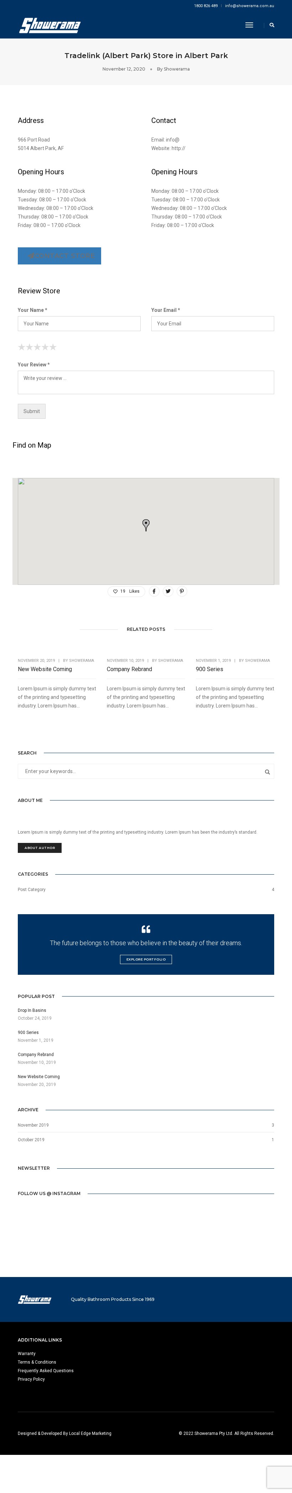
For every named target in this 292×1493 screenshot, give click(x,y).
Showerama (177, 69)
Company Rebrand (129, 669)
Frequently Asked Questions (46, 1370)
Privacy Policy (31, 1379)
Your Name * (32, 310)
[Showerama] (50, 25)
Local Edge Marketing (90, 1433)
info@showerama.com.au (249, 6)
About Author (40, 848)
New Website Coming (45, 669)
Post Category (32, 889)
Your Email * (165, 310)
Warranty (27, 1353)
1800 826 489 (206, 6)
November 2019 (33, 1125)
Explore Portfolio (146, 959)
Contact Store (65, 256)
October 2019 (31, 1139)
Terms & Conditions (37, 1362)
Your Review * (34, 364)
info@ (172, 140)
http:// (179, 148)
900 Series (209, 669)
